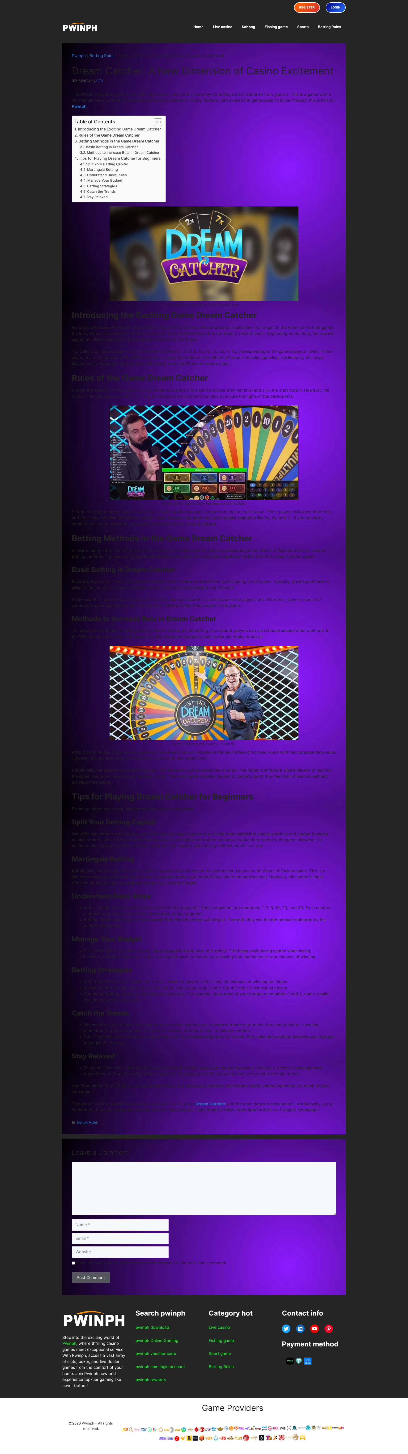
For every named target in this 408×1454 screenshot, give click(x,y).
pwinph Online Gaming (157, 1340)
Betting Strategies (102, 186)
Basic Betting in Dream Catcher (112, 147)
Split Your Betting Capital (107, 164)
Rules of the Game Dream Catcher (109, 135)
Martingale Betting (102, 169)
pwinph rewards (151, 1379)
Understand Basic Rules (107, 175)
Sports (303, 27)
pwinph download (152, 1327)
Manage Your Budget (104, 180)
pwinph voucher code (156, 1353)
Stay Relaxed (97, 197)
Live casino (222, 27)
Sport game (220, 1353)
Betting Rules (329, 27)
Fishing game (276, 27)
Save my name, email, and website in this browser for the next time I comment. (152, 1263)
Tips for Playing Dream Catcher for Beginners (120, 158)
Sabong (248, 27)
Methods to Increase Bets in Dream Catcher (123, 152)
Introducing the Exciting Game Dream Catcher (119, 129)
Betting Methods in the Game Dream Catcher (119, 141)
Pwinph (79, 55)
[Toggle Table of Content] (155, 122)
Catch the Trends (101, 191)
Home (198, 27)
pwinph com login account (160, 1366)
